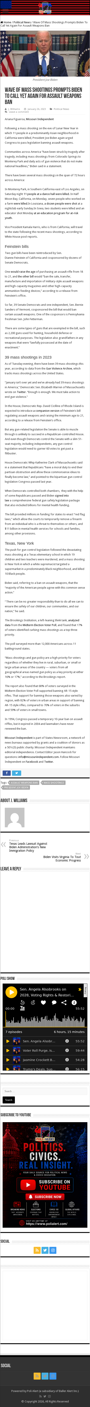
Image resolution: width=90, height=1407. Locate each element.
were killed (20, 203)
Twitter (21, 392)
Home (7, 22)
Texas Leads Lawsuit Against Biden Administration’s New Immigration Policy (28, 845)
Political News (22, 22)
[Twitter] (45, 1250)
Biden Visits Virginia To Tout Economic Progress (62, 857)
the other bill (26, 276)
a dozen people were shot (61, 203)
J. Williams (14, 109)
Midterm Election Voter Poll (39, 625)
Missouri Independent (40, 119)
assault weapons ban (24, 782)
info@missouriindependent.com (38, 757)
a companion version (46, 410)
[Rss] (37, 1250)
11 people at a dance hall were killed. (47, 194)
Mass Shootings (54, 782)
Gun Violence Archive (59, 368)
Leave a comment (19, 112)
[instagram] (52, 1250)
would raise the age (23, 271)
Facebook (32, 761)
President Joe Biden (16, 787)
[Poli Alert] (45, 8)
